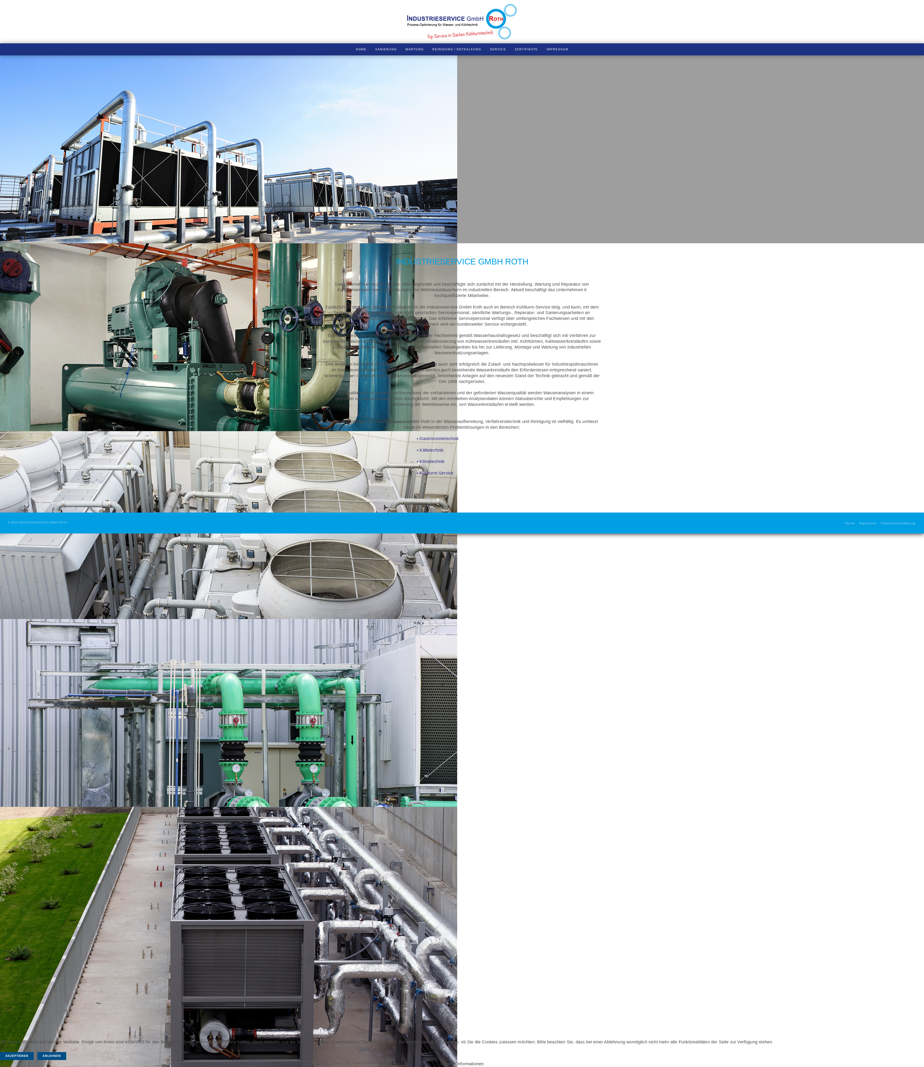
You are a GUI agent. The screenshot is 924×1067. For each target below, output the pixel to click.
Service (498, 49)
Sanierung (386, 49)
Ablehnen (52, 1056)
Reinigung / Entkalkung (456, 49)
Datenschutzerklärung (898, 523)
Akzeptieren (16, 1056)
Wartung (414, 49)
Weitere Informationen (462, 1063)
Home (361, 49)
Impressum (557, 49)
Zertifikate (526, 49)
